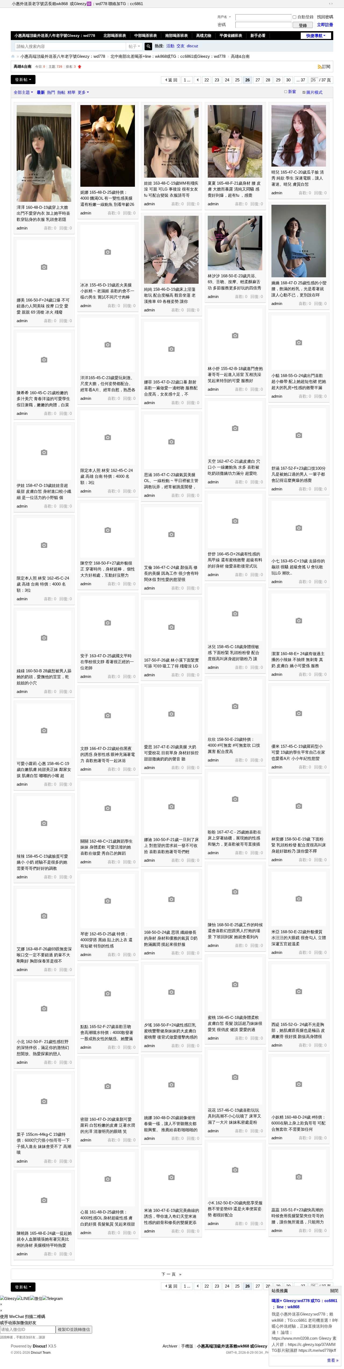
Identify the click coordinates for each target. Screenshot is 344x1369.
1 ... (187, 80)
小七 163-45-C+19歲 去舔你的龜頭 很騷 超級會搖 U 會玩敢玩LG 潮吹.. (298, 567)
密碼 (222, 24)
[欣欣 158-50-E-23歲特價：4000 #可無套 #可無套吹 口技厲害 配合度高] (235, 706)
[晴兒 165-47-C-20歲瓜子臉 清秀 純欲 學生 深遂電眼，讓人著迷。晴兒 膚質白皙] (298, 136)
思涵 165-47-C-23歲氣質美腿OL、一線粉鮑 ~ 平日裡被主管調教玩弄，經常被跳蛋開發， (171, 480)
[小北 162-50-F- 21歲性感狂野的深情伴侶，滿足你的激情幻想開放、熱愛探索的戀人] (44, 1009)
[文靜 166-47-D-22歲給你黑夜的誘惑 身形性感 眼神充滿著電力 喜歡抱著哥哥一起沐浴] (107, 715)
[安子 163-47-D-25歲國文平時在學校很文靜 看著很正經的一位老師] (107, 623)
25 (237, 80)
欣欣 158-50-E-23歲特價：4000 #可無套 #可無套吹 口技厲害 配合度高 (234, 745)
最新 (41, 92)
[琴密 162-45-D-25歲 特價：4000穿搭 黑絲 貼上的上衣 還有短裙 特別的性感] (107, 901)
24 (227, 80)
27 (258, 80)
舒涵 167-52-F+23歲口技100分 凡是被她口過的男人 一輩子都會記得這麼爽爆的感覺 (298, 474)
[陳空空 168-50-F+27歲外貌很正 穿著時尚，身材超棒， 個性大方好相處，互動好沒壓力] (107, 530)
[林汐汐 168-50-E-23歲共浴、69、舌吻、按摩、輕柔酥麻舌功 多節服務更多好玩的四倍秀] (235, 243)
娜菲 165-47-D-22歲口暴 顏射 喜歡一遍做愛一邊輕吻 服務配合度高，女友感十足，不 (171, 388)
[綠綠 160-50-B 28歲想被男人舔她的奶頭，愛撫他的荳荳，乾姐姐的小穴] (44, 638)
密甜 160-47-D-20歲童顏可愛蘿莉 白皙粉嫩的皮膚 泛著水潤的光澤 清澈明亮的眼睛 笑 (107, 1125)
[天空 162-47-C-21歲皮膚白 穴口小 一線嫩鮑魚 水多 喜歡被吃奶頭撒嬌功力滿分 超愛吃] (235, 428)
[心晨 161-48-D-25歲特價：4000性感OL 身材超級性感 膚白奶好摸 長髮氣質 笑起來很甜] (107, 1179)
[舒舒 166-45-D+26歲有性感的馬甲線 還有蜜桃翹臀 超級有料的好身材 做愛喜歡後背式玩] (235, 521)
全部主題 (22, 92)
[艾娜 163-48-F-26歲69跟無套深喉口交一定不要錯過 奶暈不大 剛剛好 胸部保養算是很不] (44, 916)
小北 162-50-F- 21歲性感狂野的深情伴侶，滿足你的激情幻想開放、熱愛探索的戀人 (43, 1047)
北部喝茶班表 (114, 35)
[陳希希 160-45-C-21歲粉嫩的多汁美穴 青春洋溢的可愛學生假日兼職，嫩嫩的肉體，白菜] (44, 360)
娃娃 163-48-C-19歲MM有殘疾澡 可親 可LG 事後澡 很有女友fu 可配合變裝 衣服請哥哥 (171, 189)
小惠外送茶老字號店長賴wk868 (40, 3)
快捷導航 (314, 35)
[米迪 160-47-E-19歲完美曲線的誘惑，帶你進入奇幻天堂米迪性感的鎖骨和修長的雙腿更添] (171, 1177)
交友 (181, 46)
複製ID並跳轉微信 (74, 1329)
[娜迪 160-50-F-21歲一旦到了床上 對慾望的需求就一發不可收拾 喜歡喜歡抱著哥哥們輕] (171, 806)
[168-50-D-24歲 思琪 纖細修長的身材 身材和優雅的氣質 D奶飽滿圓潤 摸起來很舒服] (171, 899)
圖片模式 (314, 92)
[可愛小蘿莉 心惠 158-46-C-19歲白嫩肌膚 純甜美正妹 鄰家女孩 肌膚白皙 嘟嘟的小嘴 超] (44, 730)
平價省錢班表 (231, 35)
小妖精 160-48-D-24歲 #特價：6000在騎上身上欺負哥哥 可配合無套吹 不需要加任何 (298, 1123)
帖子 (133, 46)
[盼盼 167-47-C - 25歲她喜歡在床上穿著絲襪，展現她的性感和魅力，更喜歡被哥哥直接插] (235, 799)
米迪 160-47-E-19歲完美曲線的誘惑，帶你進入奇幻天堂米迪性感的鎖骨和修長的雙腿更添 (171, 1216)
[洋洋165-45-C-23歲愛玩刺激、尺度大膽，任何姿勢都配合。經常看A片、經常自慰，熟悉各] (107, 345)
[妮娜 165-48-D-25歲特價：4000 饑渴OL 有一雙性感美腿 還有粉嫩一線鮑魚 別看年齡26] (107, 146)
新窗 (292, 91)
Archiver (170, 1346)
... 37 (300, 80)
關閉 (334, 1290)
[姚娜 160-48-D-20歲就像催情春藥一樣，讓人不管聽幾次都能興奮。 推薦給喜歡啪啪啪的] (171, 1085)
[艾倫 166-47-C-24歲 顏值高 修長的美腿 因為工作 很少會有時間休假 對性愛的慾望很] (171, 534)
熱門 (51, 92)
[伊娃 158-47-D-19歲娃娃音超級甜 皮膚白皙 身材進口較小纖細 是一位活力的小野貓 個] (44, 452)
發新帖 (21, 79)
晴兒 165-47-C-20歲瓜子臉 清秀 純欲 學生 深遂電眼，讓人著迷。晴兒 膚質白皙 (297, 178)
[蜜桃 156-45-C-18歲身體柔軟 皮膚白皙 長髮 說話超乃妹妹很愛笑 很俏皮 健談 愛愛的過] (235, 984)
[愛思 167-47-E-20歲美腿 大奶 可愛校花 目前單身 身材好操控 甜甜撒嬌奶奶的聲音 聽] (171, 714)
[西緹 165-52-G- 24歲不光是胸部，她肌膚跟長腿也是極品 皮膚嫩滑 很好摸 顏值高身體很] (298, 991)
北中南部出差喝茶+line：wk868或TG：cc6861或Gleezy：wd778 (167, 56)
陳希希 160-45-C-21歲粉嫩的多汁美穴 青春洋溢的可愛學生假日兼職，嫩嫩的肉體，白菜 (43, 398)
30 (288, 80)
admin (22, 228)
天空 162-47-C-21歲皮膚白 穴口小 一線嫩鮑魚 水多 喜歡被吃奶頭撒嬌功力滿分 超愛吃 (234, 467)
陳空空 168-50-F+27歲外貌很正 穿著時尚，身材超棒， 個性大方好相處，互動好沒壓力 (107, 569)
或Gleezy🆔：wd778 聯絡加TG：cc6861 (106, 3)
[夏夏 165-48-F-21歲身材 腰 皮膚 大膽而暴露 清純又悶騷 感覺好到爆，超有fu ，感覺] (235, 141)
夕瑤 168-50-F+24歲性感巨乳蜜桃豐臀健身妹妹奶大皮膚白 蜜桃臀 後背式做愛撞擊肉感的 (171, 1031)
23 (217, 80)
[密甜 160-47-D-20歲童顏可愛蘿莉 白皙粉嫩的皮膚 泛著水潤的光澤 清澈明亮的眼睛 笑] (107, 1086)
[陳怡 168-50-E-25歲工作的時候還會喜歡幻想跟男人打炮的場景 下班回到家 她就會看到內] (235, 892)
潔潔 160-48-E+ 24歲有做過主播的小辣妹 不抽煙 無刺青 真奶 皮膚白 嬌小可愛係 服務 (298, 659)
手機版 (187, 1346)
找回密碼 (325, 17)
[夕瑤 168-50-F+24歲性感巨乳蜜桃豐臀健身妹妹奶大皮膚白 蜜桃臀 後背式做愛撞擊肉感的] (171, 992)
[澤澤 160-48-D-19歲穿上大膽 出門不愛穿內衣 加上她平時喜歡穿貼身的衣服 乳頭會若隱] (44, 153)
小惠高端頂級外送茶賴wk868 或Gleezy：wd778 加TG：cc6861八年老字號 (13, 56)
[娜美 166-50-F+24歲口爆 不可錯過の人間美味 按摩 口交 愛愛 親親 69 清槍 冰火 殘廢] (44, 267)
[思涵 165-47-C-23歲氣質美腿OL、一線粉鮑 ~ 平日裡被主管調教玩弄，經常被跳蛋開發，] (171, 442)
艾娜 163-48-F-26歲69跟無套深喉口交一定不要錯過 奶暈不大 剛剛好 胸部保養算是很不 (44, 955)
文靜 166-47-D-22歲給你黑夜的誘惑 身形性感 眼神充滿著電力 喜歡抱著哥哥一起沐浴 (107, 754)
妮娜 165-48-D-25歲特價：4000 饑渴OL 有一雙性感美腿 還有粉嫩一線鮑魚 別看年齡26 (107, 198)
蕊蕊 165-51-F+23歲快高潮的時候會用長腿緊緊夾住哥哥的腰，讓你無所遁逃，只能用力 (297, 1216)
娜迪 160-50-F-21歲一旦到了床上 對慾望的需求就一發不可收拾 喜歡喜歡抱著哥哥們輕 (171, 845)
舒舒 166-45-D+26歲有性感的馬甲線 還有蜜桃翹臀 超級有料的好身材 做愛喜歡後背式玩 (235, 560)
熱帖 (61, 92)
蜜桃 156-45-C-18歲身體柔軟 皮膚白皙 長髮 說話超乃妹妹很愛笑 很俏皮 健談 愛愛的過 (235, 1023)
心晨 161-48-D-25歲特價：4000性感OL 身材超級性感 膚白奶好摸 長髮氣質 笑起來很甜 (107, 1218)
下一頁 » (172, 1274)
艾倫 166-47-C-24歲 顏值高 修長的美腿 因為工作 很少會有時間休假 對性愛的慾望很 (171, 573)
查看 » (332, 1360)
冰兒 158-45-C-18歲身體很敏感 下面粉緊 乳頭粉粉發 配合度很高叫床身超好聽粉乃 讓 (233, 652)
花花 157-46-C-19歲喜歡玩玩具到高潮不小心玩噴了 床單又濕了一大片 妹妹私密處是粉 (234, 1116)
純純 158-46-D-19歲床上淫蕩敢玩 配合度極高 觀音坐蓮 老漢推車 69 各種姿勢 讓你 (170, 295)
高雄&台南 (240, 56)
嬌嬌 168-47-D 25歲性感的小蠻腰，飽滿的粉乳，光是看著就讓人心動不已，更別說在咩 (299, 289)
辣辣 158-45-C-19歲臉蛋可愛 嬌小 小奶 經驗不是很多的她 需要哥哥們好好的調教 (42, 862)
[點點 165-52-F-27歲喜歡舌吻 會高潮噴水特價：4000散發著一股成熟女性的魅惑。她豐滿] (107, 993)
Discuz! (40, 1346)
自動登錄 (306, 17)
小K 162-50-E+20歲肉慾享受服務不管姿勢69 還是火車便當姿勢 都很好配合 (235, 1209)
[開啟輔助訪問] (325, 3)
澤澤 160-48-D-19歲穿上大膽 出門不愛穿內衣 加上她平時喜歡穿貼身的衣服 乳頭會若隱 (43, 213)
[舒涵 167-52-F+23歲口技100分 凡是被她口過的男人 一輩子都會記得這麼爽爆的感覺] (298, 435)
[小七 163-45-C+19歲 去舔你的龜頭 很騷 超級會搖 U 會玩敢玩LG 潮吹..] (298, 528)
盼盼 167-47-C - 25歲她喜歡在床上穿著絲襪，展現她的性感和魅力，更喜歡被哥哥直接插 (234, 838)
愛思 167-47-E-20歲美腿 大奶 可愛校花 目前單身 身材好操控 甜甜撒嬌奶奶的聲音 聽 (171, 753)
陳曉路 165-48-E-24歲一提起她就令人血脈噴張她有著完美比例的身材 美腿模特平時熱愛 (44, 1239)
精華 (71, 92)
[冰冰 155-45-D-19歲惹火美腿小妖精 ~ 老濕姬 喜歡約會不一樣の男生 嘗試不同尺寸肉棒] (107, 252)
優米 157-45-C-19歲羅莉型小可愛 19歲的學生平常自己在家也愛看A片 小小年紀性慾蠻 (298, 752)
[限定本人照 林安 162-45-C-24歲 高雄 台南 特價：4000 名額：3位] (107, 437)
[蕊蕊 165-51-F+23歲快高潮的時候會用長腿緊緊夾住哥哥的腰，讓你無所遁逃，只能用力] (298, 1177)
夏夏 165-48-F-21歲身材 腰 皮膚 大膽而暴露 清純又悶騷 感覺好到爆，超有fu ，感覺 (234, 189)
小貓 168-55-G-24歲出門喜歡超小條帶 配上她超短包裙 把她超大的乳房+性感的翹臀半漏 (298, 381)
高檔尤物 (203, 35)
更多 (82, 92)
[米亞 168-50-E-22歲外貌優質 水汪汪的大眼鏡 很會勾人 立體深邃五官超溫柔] (298, 899)
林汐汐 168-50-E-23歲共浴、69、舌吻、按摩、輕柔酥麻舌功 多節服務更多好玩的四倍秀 (234, 282)
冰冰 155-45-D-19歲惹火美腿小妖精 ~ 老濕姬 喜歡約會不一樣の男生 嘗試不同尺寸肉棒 (107, 291)
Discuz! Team (41, 1352)
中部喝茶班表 (145, 35)
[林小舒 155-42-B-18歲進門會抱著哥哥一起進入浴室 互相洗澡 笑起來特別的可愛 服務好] (235, 335)
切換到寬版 (330, 3)
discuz (192, 46)
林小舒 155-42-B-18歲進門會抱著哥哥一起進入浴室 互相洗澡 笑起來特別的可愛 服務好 (235, 374)
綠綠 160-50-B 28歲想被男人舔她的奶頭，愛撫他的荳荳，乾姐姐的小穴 (44, 677)
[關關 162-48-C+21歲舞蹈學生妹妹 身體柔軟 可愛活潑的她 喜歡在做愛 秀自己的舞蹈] (107, 808)
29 (278, 80)
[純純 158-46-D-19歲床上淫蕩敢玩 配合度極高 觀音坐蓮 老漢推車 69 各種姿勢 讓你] (171, 250)
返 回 (172, 80)
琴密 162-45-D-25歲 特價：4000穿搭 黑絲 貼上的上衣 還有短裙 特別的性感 (106, 940)
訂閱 (326, 66)
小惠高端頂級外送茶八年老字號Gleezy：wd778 (55, 35)
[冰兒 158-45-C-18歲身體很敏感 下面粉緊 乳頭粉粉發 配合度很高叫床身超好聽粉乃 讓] (235, 614)
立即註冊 (325, 24)
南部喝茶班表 (176, 35)
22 (207, 80)
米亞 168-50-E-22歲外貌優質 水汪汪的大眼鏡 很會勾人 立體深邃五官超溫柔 (298, 937)
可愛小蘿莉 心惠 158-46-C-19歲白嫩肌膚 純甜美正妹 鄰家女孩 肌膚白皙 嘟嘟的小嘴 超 (44, 769)
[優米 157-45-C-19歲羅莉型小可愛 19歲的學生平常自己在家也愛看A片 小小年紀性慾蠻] (298, 713)
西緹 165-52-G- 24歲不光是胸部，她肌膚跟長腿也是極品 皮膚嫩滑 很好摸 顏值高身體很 (298, 1030)
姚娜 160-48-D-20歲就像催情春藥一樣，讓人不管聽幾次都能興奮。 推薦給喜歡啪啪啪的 (171, 1123)
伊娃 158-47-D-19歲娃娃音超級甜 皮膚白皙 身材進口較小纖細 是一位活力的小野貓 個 (44, 491)
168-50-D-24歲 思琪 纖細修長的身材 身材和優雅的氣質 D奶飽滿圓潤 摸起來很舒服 (171, 938)
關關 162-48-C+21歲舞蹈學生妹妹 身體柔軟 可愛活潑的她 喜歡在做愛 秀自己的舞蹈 (106, 847)
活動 (170, 46)
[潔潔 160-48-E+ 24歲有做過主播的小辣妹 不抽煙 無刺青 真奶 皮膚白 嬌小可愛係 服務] (298, 621)
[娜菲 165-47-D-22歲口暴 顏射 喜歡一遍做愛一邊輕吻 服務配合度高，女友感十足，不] (171, 349)
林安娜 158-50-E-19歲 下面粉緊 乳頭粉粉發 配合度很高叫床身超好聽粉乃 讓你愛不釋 (298, 845)
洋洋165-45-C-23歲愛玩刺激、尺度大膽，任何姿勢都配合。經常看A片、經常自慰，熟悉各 (107, 383)
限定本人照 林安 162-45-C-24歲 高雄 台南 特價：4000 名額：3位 (106, 476)
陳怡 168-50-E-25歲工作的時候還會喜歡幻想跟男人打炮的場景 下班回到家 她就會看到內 (235, 930)
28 (268, 80)
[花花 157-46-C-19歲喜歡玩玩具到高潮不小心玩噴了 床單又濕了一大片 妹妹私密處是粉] (235, 1077)
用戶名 (222, 17)
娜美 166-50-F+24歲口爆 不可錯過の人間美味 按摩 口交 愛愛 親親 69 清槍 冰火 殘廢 (43, 306)
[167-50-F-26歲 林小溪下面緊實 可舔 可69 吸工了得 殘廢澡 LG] (171, 627)
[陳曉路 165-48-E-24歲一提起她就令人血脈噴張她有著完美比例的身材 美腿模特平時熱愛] (44, 1200)
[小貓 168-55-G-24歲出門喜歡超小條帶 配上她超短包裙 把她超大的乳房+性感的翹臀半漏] (298, 342)
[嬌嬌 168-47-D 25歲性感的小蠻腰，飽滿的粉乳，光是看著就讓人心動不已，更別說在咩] (298, 241)
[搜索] (148, 46)
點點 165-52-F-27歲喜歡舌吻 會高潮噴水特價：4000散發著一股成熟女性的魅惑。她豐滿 (106, 1032)
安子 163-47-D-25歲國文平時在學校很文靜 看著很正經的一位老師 (107, 661)
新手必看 (258, 35)
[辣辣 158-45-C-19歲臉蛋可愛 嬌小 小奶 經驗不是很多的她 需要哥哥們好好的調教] (44, 823)
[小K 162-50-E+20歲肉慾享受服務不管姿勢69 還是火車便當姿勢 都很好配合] (235, 1170)
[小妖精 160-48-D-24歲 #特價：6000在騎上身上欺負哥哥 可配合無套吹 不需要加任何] (298, 1084)
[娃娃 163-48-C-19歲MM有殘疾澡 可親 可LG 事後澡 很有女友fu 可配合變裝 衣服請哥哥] (171, 141)
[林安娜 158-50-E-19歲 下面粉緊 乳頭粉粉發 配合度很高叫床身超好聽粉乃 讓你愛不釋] (298, 806)
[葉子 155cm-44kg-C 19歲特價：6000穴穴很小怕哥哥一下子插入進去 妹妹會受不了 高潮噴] (44, 1101)
